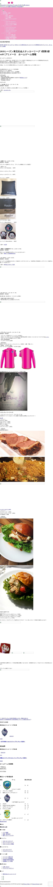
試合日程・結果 (6, 13)
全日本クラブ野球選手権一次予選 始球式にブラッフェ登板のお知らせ (15, 719)
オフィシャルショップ (11, 23)
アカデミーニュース (10, 31)
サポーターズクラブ (10, 21)
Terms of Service (35, 884)
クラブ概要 (8, 17)
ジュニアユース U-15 (11, 27)
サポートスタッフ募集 (11, 24)
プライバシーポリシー (8, 868)
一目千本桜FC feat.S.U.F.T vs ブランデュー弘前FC (12, 741)
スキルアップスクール (11, 30)
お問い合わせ (6, 866)
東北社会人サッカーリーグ (9, 874)
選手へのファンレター (11, 18)
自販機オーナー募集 (10, 38)
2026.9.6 (11, 736)
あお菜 (1, 418)
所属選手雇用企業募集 (11, 37)
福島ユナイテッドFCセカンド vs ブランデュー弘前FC (13, 758)
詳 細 (1, 761)
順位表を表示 (3, 821)
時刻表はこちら (23, 77)
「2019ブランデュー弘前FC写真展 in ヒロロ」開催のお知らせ (14, 718)
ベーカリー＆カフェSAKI (5, 509)
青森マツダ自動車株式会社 (9, 253)
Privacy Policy (27, 884)
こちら (47, 336)
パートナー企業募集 (10, 36)
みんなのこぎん (7, 90)
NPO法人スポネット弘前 (9, 264)
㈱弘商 (5, 244)
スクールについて (10, 28)
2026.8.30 (3, 752)
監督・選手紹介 (9, 15)
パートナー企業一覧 (10, 34)
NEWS (4, 11)
